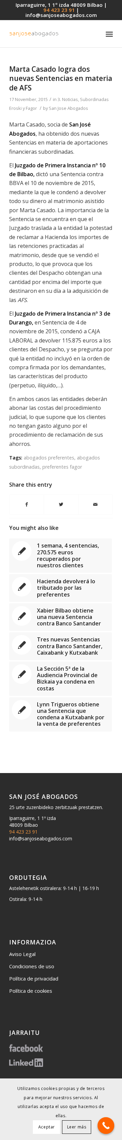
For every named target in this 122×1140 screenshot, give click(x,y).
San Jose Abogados (68, 108)
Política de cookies (30, 990)
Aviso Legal (22, 954)
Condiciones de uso (31, 966)
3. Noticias (68, 99)
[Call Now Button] (106, 1125)
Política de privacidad (33, 978)
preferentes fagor (62, 467)
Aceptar (46, 1127)
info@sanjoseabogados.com (61, 15)
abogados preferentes (49, 457)
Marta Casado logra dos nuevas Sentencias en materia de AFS (60, 78)
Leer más (76, 1127)
